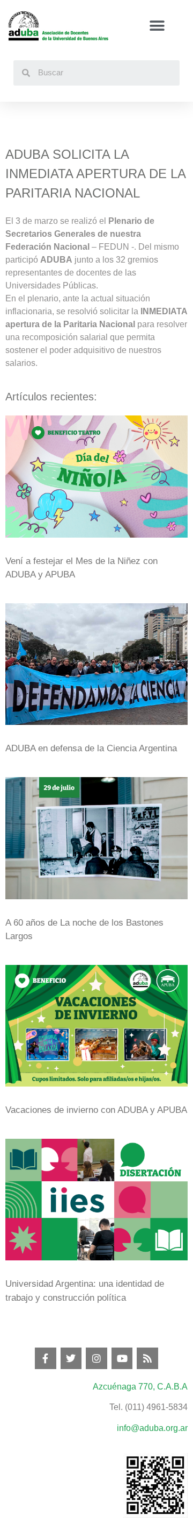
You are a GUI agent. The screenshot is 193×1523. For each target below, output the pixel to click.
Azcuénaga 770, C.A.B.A (140, 1386)
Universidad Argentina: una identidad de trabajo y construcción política (84, 1291)
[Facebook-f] (45, 1358)
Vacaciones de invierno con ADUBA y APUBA (96, 1110)
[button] (157, 26)
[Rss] (147, 1358)
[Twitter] (71, 1358)
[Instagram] (96, 1358)
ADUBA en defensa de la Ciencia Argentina (91, 748)
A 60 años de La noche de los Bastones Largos (84, 930)
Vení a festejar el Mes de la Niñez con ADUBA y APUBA (81, 568)
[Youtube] (122, 1358)
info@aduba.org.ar (152, 1428)
